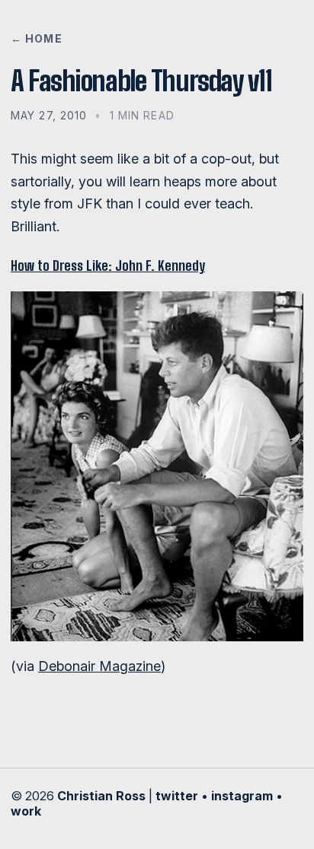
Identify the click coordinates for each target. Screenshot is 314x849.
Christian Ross (101, 795)
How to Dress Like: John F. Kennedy (108, 265)
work (26, 811)
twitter (176, 795)
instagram (242, 795)
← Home (36, 38)
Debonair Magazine (99, 666)
